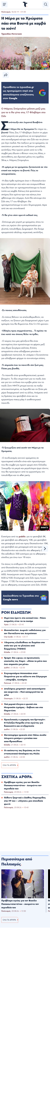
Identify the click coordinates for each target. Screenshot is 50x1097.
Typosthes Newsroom (11, 33)
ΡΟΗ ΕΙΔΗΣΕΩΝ (16, 612)
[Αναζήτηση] (46, 4)
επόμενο (45, 549)
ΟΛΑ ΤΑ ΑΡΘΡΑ (9, 765)
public (22, 536)
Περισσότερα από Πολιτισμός (16, 862)
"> (18, 92)
